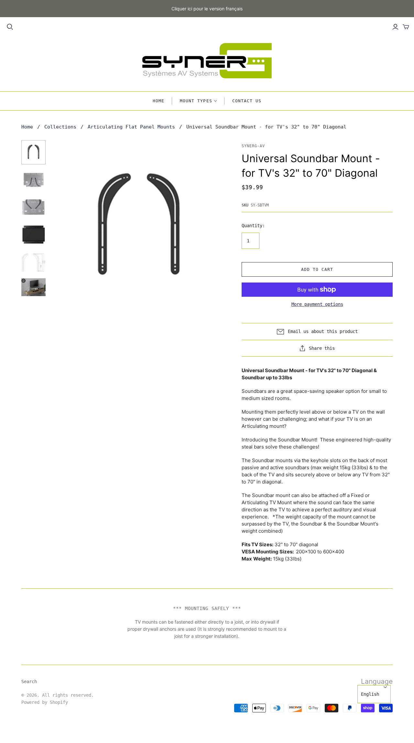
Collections (60, 127)
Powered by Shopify (44, 702)
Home (158, 100)
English (370, 694)
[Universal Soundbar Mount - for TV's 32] (33, 152)
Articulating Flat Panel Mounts (131, 127)
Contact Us (246, 100)
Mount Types (196, 100)
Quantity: (253, 225)
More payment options (317, 304)
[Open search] (10, 27)
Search (29, 681)
